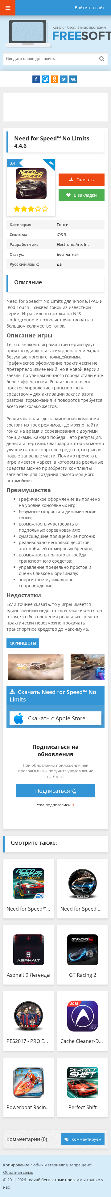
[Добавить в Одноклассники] (54, 79)
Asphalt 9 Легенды (28, 975)
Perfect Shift (82, 1107)
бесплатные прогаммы (63, 1179)
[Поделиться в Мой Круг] (45, 79)
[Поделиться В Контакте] (73, 79)
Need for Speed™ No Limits (28, 908)
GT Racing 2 (82, 975)
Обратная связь (18, 1172)
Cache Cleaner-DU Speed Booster (82, 1041)
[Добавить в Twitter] (64, 79)
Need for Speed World (82, 908)
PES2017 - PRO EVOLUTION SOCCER (28, 1041)
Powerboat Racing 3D (28, 1107)
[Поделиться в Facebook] (36, 79)
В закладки (85, 195)
